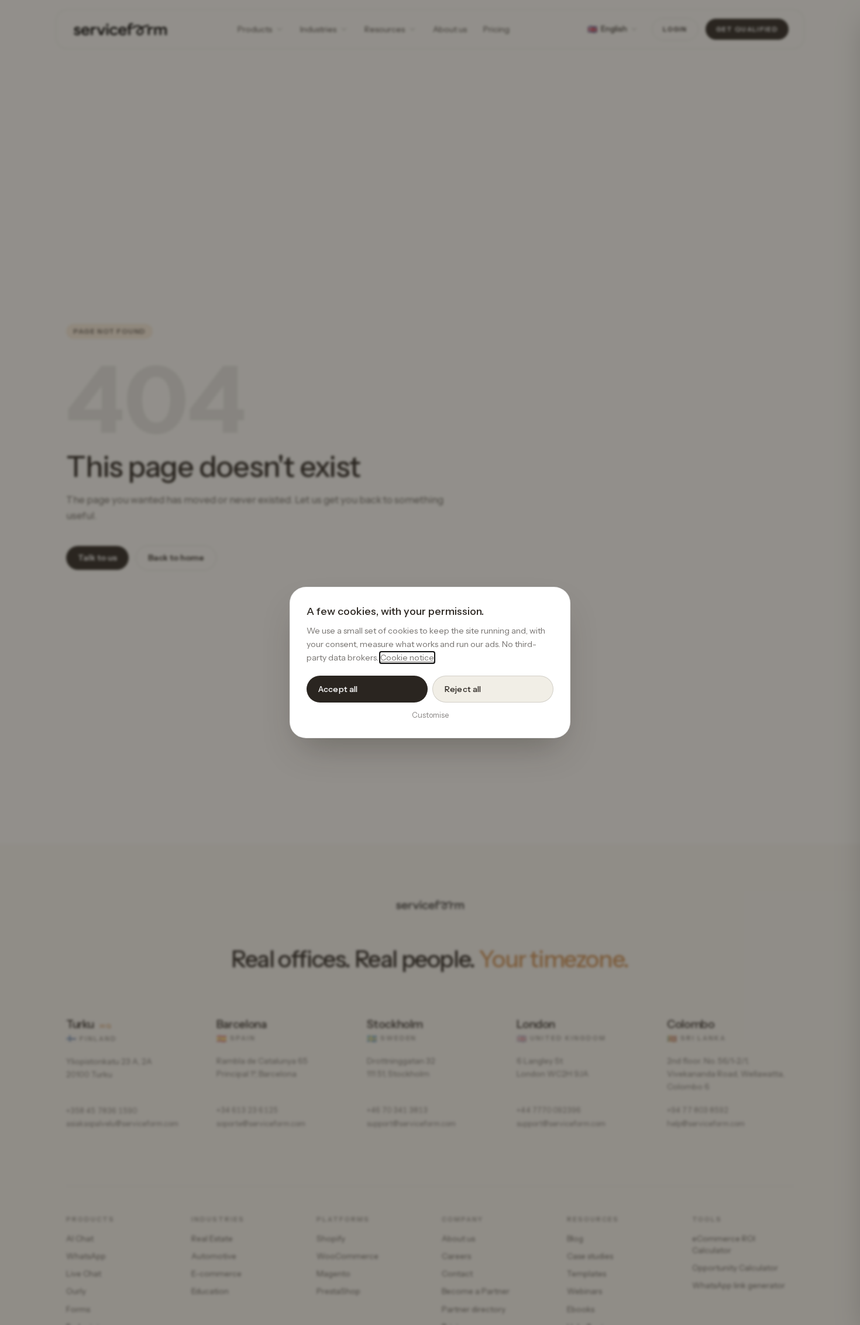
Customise (430, 714)
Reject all (463, 689)
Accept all (337, 689)
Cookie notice (407, 657)
